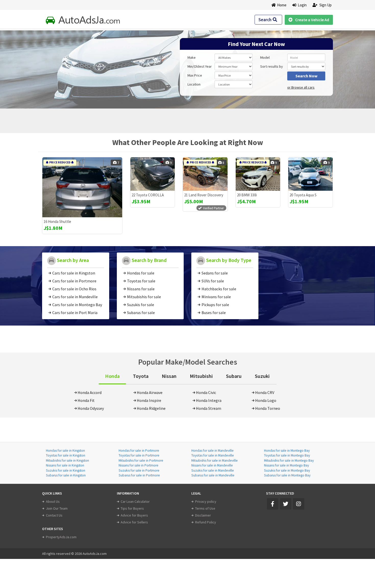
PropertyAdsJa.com (61, 537)
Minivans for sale (216, 296)
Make (192, 57)
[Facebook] (272, 504)
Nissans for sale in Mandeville (212, 465)
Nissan (169, 376)
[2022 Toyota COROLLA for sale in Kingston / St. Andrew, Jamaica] (152, 174)
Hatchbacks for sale (219, 288)
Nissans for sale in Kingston (65, 465)
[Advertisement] (78, 67)
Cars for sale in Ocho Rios (74, 288)
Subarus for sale (141, 312)
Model (265, 57)
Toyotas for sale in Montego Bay (287, 455)
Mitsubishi (201, 376)
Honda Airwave (149, 392)
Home (281, 5)
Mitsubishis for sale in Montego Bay (289, 460)
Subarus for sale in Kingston (66, 475)
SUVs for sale (213, 280)
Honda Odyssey (91, 408)
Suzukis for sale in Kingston (65, 470)
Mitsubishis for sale (144, 296)
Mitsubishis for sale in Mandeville (214, 460)
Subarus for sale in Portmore (139, 475)
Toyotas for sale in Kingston (65, 455)
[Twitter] (285, 504)
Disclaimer (203, 515)
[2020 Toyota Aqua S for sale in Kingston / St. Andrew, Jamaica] (310, 174)
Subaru (234, 376)
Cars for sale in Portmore (74, 280)
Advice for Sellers (134, 522)
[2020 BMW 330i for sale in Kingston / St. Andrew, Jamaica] (258, 174)
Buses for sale (214, 312)
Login (301, 5)
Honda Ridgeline (151, 408)
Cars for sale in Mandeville (75, 296)
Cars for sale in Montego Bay (77, 304)
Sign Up (325, 5)
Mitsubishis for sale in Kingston (67, 460)
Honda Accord (90, 392)
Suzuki (262, 376)
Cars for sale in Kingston (73, 272)
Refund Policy (205, 522)
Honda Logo (265, 400)
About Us (53, 501)
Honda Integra (208, 400)
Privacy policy (205, 501)
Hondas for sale (140, 272)
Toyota (140, 376)
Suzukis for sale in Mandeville (212, 470)
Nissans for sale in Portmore (138, 465)
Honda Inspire (149, 400)
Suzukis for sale (140, 304)
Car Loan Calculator (135, 501)
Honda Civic (206, 392)
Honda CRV (264, 392)
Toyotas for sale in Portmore (139, 455)
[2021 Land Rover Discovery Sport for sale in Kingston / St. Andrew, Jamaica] (205, 174)
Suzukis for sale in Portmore (139, 470)
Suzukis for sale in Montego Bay (287, 470)
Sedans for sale (215, 272)
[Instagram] (298, 504)
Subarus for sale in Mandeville (212, 475)
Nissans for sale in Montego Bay (286, 465)
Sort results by (271, 66)
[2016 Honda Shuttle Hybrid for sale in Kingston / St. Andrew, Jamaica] (82, 187)
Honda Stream (208, 408)
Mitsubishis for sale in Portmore (141, 460)
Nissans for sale (141, 288)
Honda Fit (86, 400)
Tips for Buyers (132, 508)
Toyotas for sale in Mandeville (212, 455)
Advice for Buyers (134, 515)
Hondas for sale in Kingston (65, 450)
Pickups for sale (215, 304)
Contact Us (54, 515)
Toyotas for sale (141, 280)
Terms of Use (205, 508)
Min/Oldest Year (200, 66)
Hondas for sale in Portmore (139, 450)
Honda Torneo (267, 408)
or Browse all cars (301, 87)
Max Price (195, 75)
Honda (112, 376)
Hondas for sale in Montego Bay (287, 450)
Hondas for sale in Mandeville (212, 450)
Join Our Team (57, 508)
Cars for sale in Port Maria (74, 312)
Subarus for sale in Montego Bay (287, 475)
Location (194, 84)
